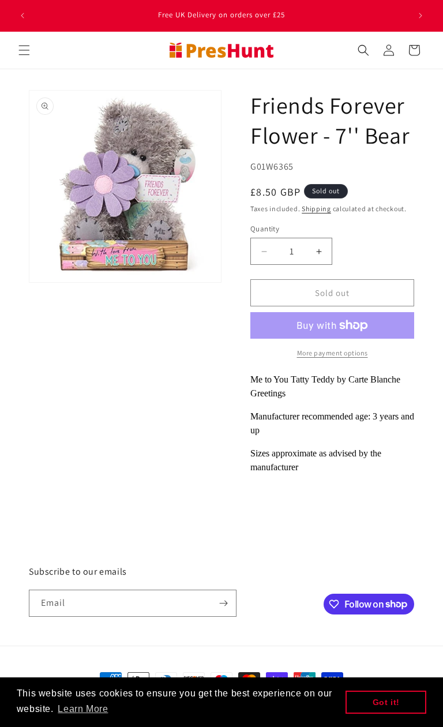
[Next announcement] (420, 15)
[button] (24, 50)
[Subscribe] (223, 603)
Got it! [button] (386, 702)
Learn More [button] (83, 709)
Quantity (264, 229)
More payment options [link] (332, 352)
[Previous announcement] (22, 15)
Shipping (316, 208)
